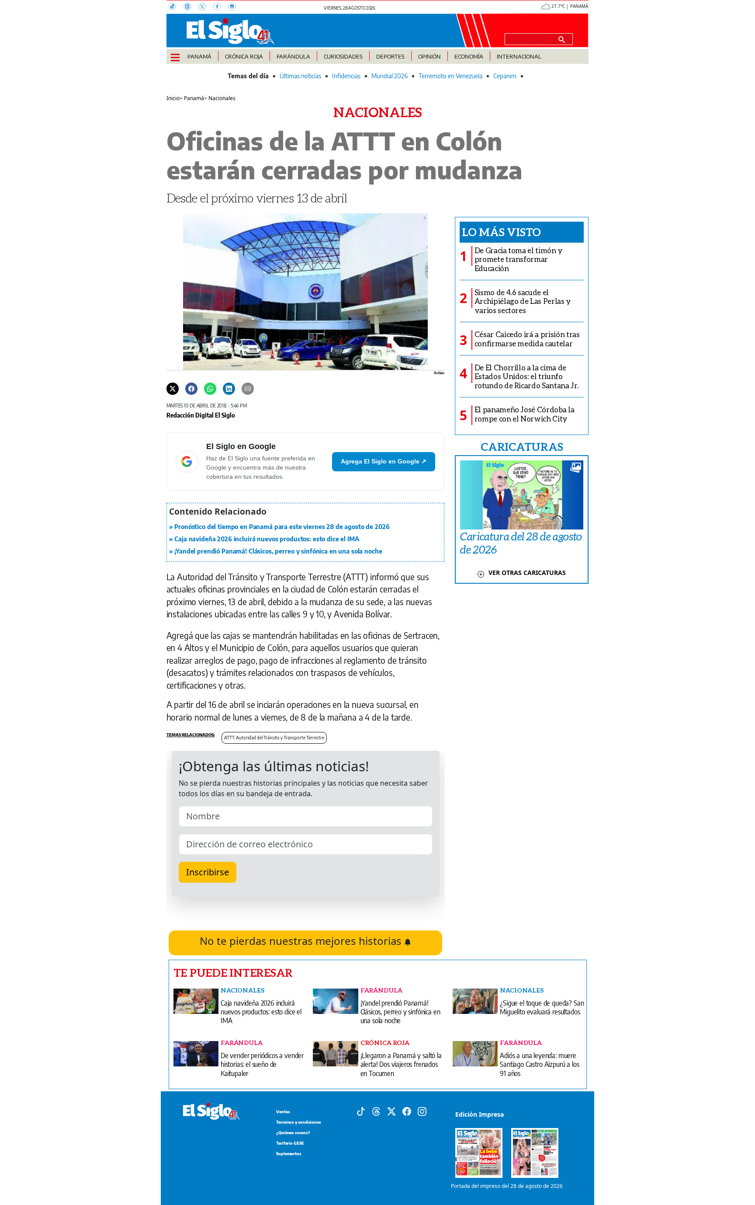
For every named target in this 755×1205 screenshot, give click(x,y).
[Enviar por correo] (248, 388)
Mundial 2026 (389, 76)
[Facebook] (220, 7)
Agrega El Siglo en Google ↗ (383, 461)
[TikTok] (176, 7)
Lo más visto (501, 231)
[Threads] (191, 7)
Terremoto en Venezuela (450, 76)
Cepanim (504, 76)
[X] (205, 7)
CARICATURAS (522, 446)
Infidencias (346, 76)
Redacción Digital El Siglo (200, 415)
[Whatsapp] (210, 388)
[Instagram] (234, 7)
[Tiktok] (361, 1110)
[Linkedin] (229, 388)
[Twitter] (172, 388)
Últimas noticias (300, 76)
